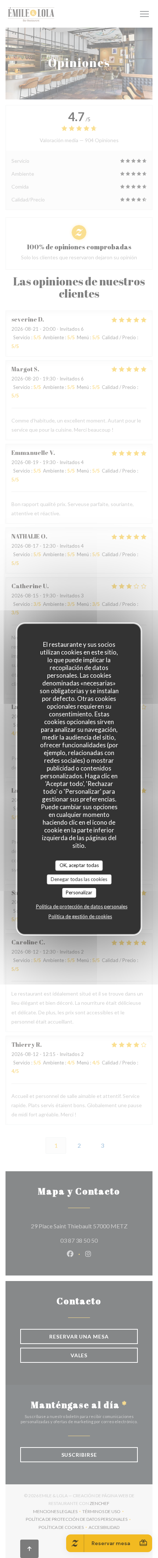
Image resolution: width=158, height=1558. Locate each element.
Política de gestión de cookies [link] (80, 916)
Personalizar (79, 892)
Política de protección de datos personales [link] (82, 906)
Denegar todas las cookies (79, 879)
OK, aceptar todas (79, 865)
